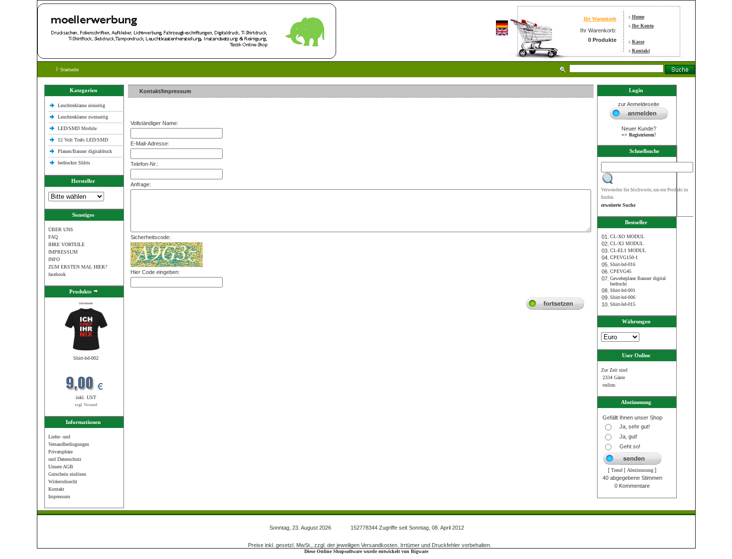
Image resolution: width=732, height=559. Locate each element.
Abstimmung (640, 470)
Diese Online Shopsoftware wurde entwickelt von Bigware (366, 551)
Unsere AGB (60, 466)
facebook (57, 274)
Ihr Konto (643, 25)
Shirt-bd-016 (622, 264)
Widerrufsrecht (62, 481)
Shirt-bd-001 (622, 290)
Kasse (638, 41)
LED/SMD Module (77, 128)
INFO (54, 259)
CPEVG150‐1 (624, 257)
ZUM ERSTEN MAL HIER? (77, 267)
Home (638, 16)
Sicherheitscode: (150, 237)
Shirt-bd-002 (86, 358)
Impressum (59, 496)
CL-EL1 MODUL (628, 250)
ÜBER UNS (60, 229)
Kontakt (641, 50)
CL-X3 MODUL (626, 243)
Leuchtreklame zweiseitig (84, 117)
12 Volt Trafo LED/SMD (83, 139)
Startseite (69, 69)
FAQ (53, 237)
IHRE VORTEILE (66, 244)
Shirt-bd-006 (622, 297)
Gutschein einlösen (67, 474)
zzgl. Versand (86, 405)
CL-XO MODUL (627, 236)
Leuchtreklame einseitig (82, 105)
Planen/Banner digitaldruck (85, 151)
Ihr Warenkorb (600, 18)
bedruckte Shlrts (74, 162)
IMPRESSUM (63, 252)
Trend (616, 470)
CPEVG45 (620, 271)
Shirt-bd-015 (622, 304)
